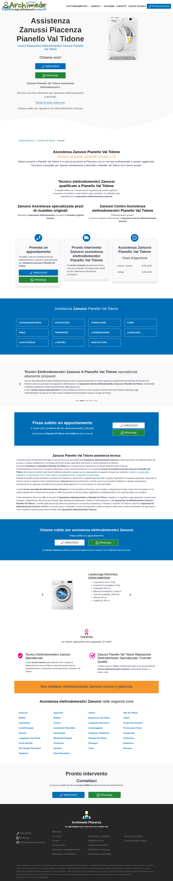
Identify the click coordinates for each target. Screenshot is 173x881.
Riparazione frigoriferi (98, 845)
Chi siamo (109, 6)
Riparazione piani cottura (135, 841)
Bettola (22, 718)
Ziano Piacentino (62, 753)
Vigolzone (23, 753)
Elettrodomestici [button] (77, 6)
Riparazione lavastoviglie (99, 854)
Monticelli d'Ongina (63, 738)
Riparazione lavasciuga (99, 849)
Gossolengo (59, 733)
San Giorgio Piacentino (30, 748)
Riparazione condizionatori (64, 854)
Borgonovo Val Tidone (99, 718)
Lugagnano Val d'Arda (29, 738)
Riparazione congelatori (99, 836)
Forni (42, 475)
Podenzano (128, 738)
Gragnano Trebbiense (98, 733)
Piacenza (23, 713)
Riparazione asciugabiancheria (66, 849)
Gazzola (22, 733)
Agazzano (58, 713)
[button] (19, 384)
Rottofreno (128, 743)
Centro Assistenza (26, 141)
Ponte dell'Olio (26, 743)
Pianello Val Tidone (46, 141)
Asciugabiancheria (66, 475)
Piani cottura (51, 475)
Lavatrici (132, 472)
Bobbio (57, 718)
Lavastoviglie (143, 472)
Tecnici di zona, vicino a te (50, 102)
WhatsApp (52, 75)
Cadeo (126, 718)
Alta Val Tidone (130, 713)
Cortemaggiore (95, 728)
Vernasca (127, 748)
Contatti (121, 6)
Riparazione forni (96, 841)
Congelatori (81, 475)
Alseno (91, 713)
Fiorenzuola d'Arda (132, 728)
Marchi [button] (95, 6)
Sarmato (58, 748)
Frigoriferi (20, 475)
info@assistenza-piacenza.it (32, 842)
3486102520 (52, 66)
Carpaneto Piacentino (98, 723)
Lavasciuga (93, 475)
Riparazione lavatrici (133, 836)
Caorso (57, 723)
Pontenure (59, 743)
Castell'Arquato (26, 728)
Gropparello (129, 733)
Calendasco (24, 723)
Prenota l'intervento (160, 6)
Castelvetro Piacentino (64, 728)
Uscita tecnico (137, 6)
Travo (91, 748)
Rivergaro (93, 743)
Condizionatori (32, 475)
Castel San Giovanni (133, 723)
